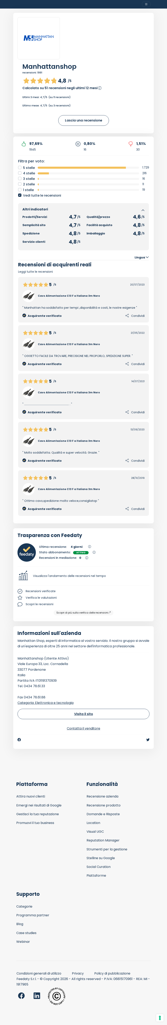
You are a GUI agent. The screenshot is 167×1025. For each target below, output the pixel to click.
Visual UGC (95, 831)
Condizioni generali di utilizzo (38, 973)
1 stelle (28, 190)
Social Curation (99, 866)
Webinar (23, 941)
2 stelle (29, 184)
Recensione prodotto (104, 805)
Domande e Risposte (103, 814)
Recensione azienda (102, 796)
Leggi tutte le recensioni (35, 272)
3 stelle (29, 178)
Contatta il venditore (83, 728)
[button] (83, 576)
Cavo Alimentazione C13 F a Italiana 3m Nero (69, 296)
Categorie (24, 906)
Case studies (26, 933)
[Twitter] (147, 739)
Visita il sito (83, 714)
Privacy (78, 973)
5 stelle (29, 167)
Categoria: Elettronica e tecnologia (46, 702)
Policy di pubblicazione (112, 973)
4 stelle (29, 173)
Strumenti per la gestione (107, 849)
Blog (19, 924)
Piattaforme (96, 875)
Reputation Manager (103, 840)
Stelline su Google (101, 858)
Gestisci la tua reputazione (37, 814)
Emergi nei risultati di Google (39, 805)
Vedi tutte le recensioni (42, 195)
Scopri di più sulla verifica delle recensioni (82, 612)
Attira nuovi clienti (30, 796)
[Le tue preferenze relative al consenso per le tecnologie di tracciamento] (160, 1018)
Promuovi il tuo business (35, 822)
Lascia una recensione (83, 120)
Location (93, 822)
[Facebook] (19, 739)
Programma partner (32, 915)
